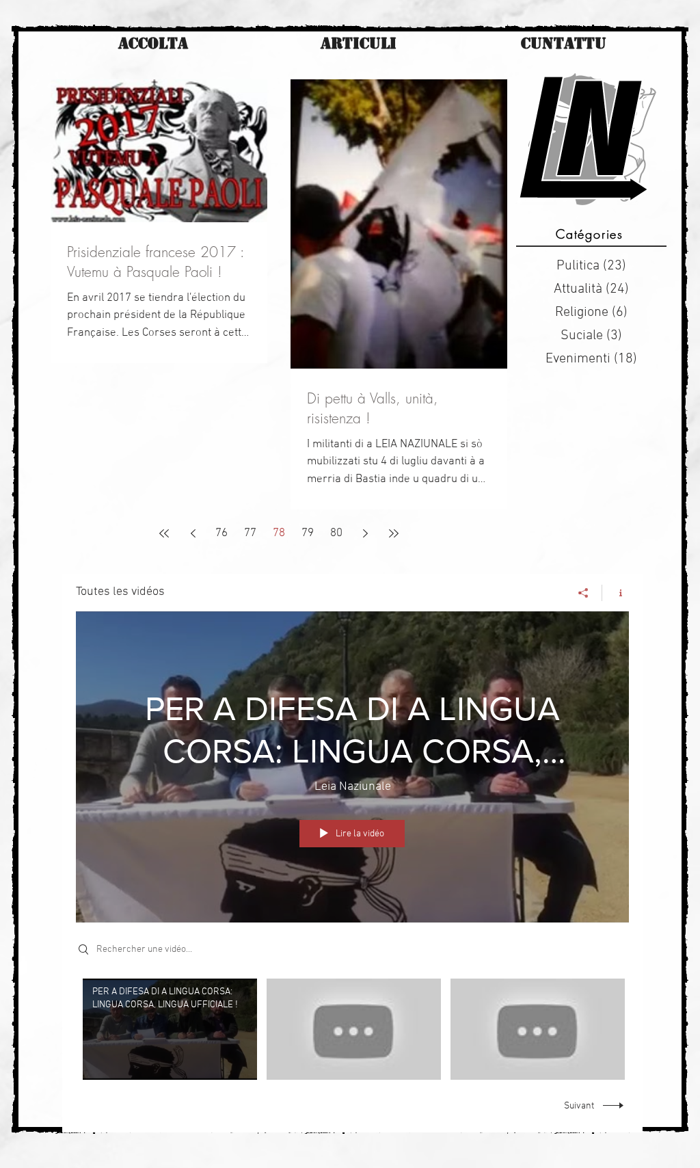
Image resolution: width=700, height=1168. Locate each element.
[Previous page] (192, 533)
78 (279, 533)
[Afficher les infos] (615, 593)
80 (336, 533)
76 (221, 533)
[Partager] (583, 593)
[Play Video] (170, 1029)
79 (307, 533)
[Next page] (365, 533)
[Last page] (393, 533)
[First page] (164, 533)
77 (250, 533)
